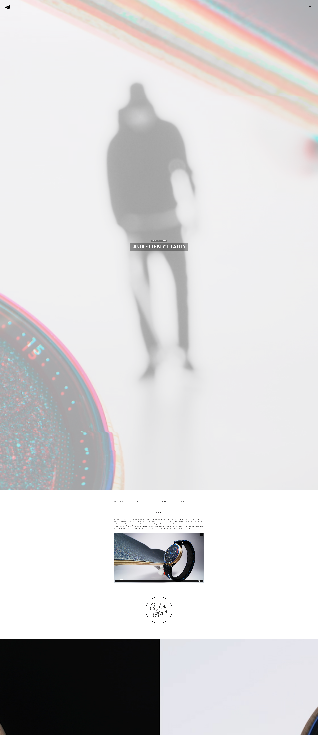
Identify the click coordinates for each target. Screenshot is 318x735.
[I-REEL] (8, 7)
